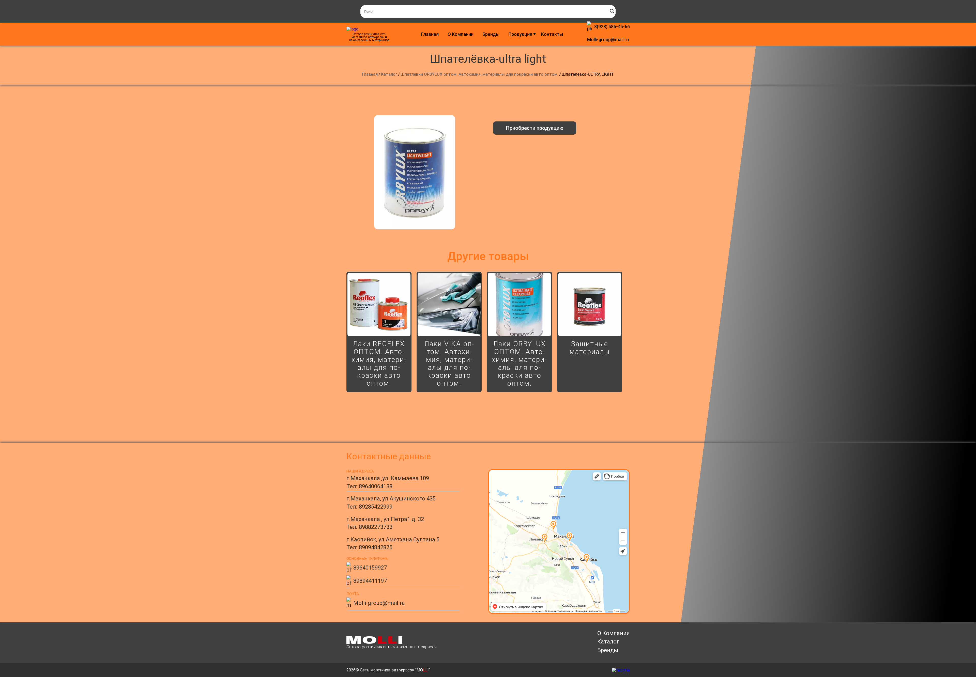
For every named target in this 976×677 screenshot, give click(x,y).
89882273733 (375, 527)
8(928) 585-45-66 (612, 26)
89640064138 (375, 486)
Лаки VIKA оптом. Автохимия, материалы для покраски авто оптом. (449, 363)
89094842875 (375, 547)
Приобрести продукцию (534, 128)
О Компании (461, 34)
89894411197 (370, 581)
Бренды (490, 34)
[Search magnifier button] (612, 11)
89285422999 (375, 506)
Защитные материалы (590, 348)
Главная (430, 34)
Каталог (608, 641)
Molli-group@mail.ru (608, 39)
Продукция (520, 34)
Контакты (552, 34)
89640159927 (370, 567)
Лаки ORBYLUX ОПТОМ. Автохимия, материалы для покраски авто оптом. (519, 363)
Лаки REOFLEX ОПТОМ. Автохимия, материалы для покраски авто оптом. (379, 363)
